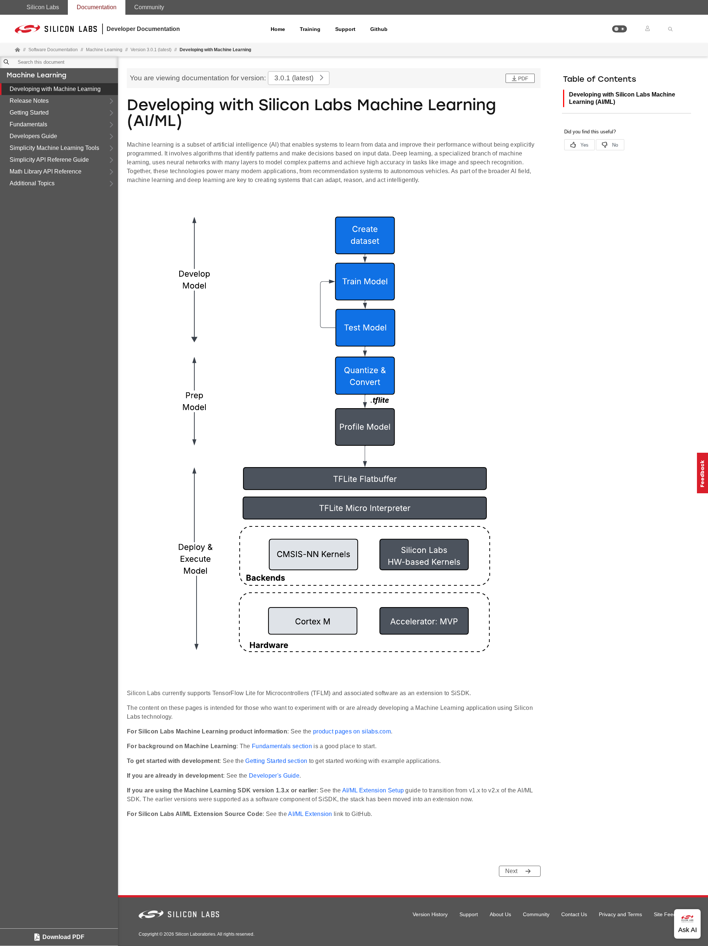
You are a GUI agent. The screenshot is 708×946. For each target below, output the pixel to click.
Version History (430, 914)
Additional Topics (32, 183)
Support (345, 29)
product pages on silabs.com (352, 731)
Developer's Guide (274, 775)
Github (379, 29)
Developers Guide (33, 136)
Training (310, 29)
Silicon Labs (43, 7)
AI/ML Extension (310, 814)
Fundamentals (28, 124)
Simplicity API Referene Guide (49, 160)
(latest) (293, 78)
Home (278, 29)
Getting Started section (276, 761)
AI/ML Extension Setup (373, 790)
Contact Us (574, 914)
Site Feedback (670, 914)
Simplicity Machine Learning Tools (54, 148)
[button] (619, 28)
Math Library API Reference (45, 171)
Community (149, 7)
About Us (500, 914)
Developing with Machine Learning (55, 89)
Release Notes (29, 101)
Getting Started (29, 112)
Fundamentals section (282, 746)
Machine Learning (36, 76)
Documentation (97, 7)
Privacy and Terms (620, 914)
